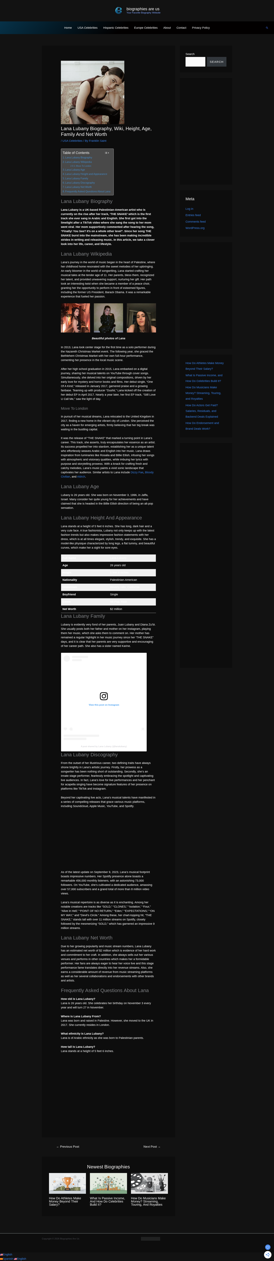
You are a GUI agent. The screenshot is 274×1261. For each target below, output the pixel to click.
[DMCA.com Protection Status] (150, 1238)
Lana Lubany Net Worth (78, 187)
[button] (267, 27)
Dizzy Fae (137, 472)
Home (68, 27)
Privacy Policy (201, 27)
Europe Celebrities (146, 27)
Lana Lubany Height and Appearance (86, 174)
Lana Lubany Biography (78, 157)
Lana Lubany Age (75, 169)
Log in (189, 208)
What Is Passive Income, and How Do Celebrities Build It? (107, 1201)
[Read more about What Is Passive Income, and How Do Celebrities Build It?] (108, 1183)
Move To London (83, 166)
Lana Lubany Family (76, 178)
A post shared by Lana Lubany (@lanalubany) (104, 746)
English (7, 1254)
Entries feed (193, 215)
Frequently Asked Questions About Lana (87, 191)
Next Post (152, 1146)
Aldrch (81, 476)
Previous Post (67, 1146)
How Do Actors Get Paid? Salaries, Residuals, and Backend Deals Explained (202, 411)
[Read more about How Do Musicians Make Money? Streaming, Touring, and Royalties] (149, 1183)
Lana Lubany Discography (80, 182)
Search (190, 54)
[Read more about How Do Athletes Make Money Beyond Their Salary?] (67, 1183)
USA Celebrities (88, 27)
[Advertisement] (206, 131)
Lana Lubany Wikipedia (78, 161)
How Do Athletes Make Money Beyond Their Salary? (65, 1201)
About (167, 27)
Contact (181, 27)
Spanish (8, 1258)
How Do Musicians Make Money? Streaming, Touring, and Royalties (148, 1201)
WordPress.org (195, 228)
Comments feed (196, 221)
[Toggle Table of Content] (106, 152)
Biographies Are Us (143, 9)
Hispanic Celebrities (115, 27)
